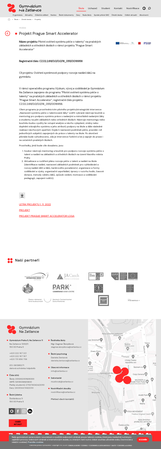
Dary (78, 15)
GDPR (113, 445)
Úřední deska (117, 15)
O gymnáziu (18, 15)
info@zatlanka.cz (59, 371)
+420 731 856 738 (18, 359)
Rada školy (87, 15)
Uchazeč (92, 8)
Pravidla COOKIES (124, 445)
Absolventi (143, 15)
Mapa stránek (74, 445)
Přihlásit (84, 445)
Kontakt (118, 8)
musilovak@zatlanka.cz (62, 381)
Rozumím (143, 440)
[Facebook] (18, 411)
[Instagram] (24, 411)
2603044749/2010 (24, 388)
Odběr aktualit (131, 15)
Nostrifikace (132, 8)
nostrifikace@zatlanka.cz (63, 392)
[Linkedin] (30, 411)
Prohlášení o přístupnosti (99, 445)
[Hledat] (149, 8)
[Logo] (24, 8)
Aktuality (29, 15)
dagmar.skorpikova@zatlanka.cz (66, 347)
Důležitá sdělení (42, 15)
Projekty (37, 19)
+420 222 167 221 (18, 353)
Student (105, 8)
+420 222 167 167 (18, 356)
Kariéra (54, 15)
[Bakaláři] (144, 8)
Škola (81, 8)
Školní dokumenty (66, 15)
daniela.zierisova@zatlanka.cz (65, 360)
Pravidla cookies (35, 442)
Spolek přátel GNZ (102, 15)
